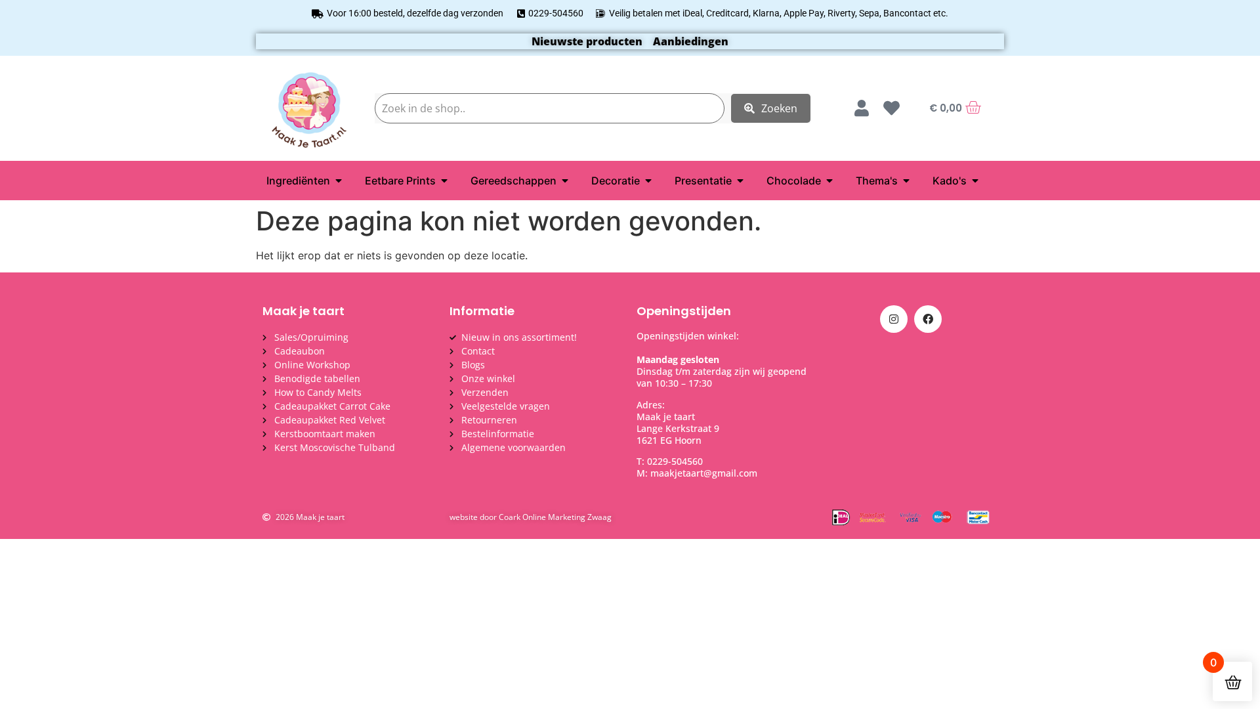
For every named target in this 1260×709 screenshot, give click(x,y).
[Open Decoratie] (648, 180)
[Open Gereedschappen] (565, 180)
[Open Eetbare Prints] (444, 180)
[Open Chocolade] (829, 180)
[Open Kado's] (975, 180)
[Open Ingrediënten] (338, 180)
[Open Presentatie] (740, 180)
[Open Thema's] (906, 180)
